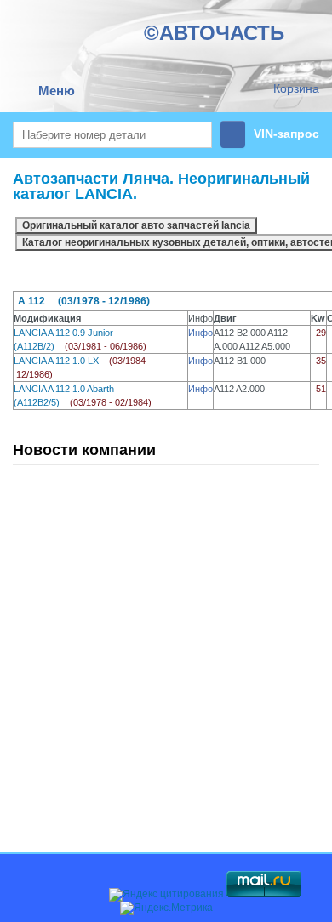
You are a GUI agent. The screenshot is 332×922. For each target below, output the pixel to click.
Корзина (296, 88)
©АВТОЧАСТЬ (214, 32)
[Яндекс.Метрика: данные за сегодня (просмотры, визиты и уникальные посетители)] (166, 908)
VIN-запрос (286, 133)
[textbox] (112, 135)
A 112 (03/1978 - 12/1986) (84, 301)
